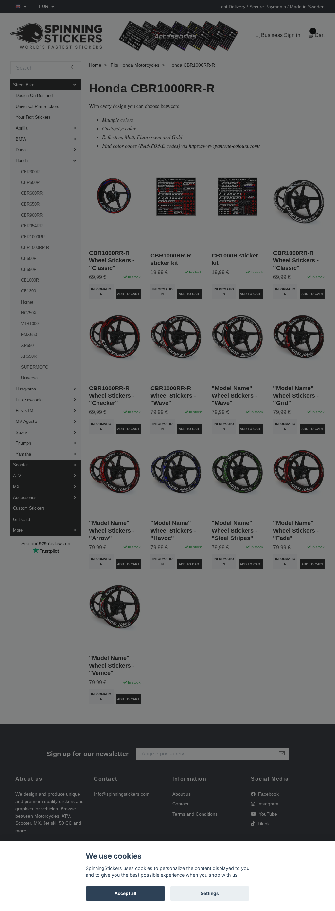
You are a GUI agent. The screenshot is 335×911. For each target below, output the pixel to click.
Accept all (125, 893)
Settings (210, 893)
